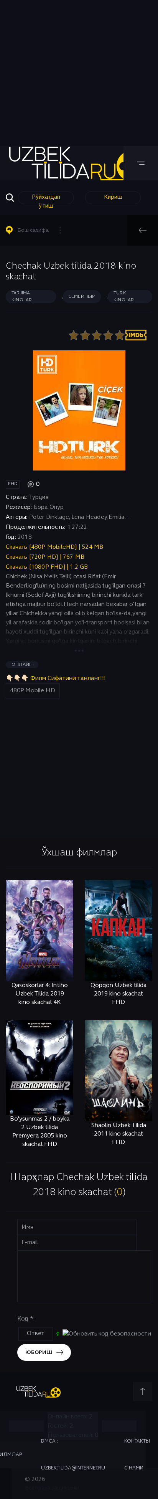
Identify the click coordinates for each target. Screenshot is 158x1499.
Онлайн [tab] (22, 665)
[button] (37, 230)
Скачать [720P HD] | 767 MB (45, 557)
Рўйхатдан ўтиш (46, 199)
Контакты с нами (137, 1455)
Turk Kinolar (124, 296)
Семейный (82, 297)
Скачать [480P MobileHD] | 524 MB (54, 547)
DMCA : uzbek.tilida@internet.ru (73, 1455)
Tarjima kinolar (22, 296)
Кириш (113, 197)
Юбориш (39, 1352)
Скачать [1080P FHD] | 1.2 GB (47, 567)
